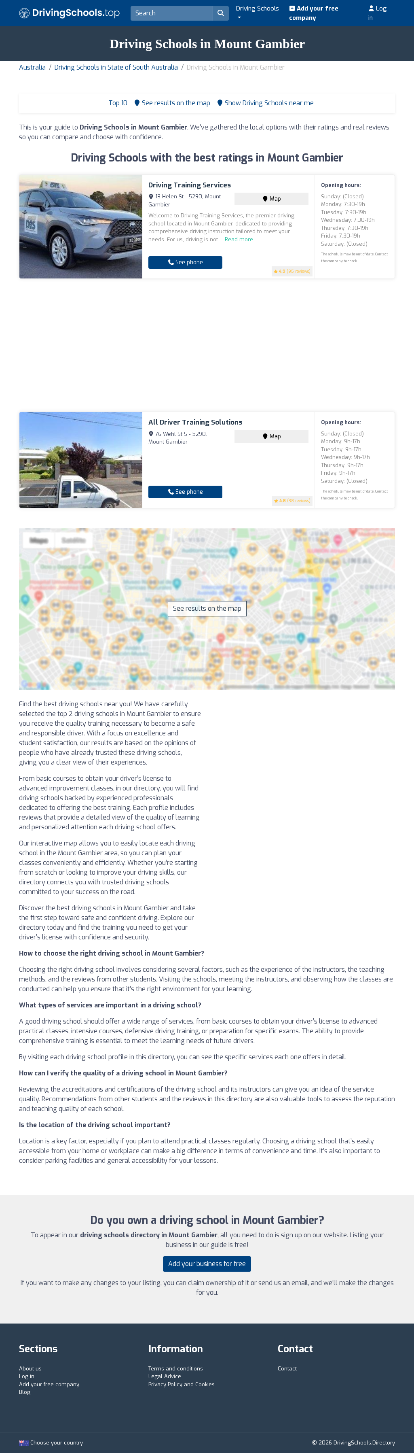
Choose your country (56, 1442)
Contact (287, 1368)
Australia (32, 67)
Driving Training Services (189, 185)
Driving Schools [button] (257, 8)
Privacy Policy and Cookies (181, 1384)
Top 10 (117, 103)
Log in (377, 13)
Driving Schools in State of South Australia (116, 67)
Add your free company (313, 13)
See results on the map (207, 608)
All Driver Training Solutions (195, 422)
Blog (24, 1392)
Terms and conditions (175, 1368)
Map (274, 199)
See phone (188, 262)
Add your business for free (207, 1264)
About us (30, 1368)
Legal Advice (164, 1376)
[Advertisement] (207, 345)
